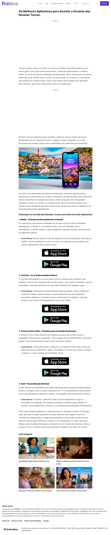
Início (40, 3)
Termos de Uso (17, 521)
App (46, 3)
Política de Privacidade (32, 521)
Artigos (68, 3)
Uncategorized (57, 3)
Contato (46, 521)
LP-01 (75, 3)
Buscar (104, 3)
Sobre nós (6, 521)
